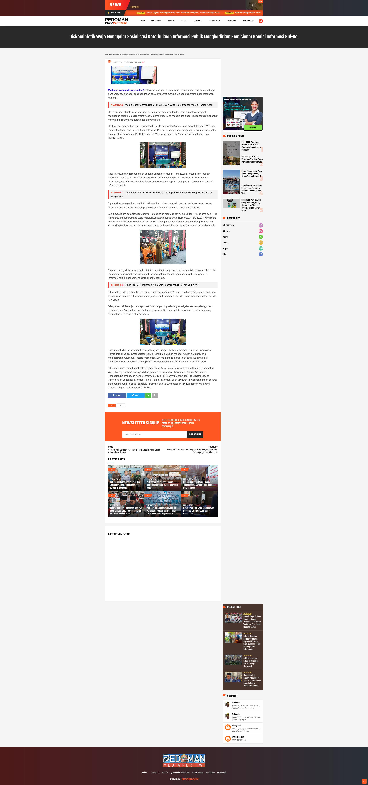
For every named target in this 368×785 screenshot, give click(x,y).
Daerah (225, 243)
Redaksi (145, 772)
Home (143, 21)
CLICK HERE (253, 127)
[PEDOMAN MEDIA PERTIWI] (184, 766)
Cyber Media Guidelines (180, 772)
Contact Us (155, 772)
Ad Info (165, 772)
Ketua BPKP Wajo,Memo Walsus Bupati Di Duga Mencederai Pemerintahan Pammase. (251, 146)
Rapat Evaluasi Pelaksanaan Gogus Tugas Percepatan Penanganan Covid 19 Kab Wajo (251, 189)
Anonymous (236, 725)
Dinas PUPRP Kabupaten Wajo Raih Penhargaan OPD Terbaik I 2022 (161, 284)
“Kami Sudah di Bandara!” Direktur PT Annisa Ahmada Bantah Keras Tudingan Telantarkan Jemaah (252, 681)
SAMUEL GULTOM (238, 737)
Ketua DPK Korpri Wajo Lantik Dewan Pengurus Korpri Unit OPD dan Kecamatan (198, 511)
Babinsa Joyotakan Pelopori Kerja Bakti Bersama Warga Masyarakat (250, 662)
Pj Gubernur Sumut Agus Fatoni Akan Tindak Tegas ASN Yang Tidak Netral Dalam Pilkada (198, 485)
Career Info (221, 772)
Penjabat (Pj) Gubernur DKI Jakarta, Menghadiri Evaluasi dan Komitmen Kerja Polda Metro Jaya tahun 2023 (161, 511)
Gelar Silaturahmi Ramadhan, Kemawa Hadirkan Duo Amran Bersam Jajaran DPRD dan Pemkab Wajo (126, 511)
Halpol (225, 249)
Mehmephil (236, 703)
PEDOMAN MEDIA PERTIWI (190, 779)
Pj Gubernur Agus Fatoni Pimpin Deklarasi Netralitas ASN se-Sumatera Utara (162, 485)
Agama (225, 237)
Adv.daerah (227, 231)
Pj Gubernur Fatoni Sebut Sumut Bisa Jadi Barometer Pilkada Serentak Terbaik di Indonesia (125, 485)
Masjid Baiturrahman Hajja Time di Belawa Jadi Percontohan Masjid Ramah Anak (168, 104)
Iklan (225, 254)
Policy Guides (197, 772)
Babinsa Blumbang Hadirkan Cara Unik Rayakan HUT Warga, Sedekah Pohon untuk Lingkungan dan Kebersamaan (251, 642)
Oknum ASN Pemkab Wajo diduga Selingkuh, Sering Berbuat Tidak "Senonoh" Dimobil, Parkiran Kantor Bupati (251, 205)
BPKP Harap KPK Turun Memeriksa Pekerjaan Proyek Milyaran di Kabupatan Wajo (252, 159)
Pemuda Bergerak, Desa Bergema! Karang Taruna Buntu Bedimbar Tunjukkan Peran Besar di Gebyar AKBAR (175, 12)
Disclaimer (210, 772)
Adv (121, 405)
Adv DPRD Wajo (228, 226)
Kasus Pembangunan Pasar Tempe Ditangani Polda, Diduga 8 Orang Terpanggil (251, 173)
